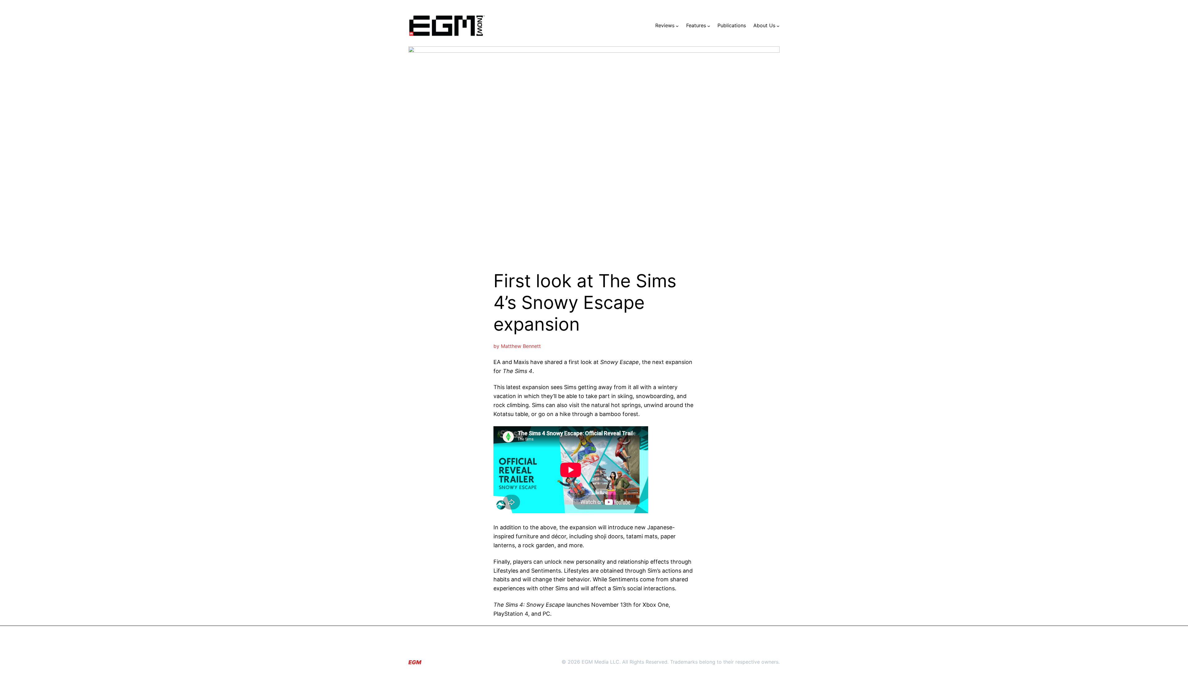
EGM (414, 662)
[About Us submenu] (778, 25)
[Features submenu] (708, 25)
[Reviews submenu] (677, 25)
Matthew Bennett (521, 346)
